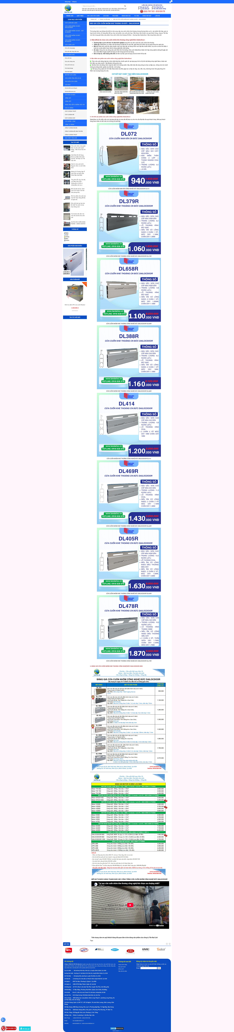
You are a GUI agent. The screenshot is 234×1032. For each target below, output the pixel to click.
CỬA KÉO (106, 16)
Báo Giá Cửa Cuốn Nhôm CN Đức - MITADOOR (38, 27)
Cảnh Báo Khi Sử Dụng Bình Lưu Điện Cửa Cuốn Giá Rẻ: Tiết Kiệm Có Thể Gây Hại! (78, 157)
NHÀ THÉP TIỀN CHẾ (71, 138)
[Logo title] (72, 8)
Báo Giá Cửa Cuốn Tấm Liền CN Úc (38, 45)
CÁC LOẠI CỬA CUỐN (93, 16)
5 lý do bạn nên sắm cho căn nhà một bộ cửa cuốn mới (78, 215)
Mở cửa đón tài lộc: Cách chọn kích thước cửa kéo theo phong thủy (77, 190)
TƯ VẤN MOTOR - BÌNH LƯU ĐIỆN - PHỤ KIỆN (50, 25)
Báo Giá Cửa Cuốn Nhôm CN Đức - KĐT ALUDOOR (38, 22)
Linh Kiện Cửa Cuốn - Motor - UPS (38, 49)
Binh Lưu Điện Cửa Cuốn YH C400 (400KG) (75, 253)
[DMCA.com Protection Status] (117, 1028)
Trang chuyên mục (105, 19)
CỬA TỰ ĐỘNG (69, 108)
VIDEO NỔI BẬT (146, 16)
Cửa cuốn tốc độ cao (69, 64)
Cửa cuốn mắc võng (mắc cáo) (72, 51)
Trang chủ (93, 19)
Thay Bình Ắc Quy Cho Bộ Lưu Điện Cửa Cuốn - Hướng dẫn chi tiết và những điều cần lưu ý (78, 182)
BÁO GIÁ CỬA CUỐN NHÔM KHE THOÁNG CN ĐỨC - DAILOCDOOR (129, 19)
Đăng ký (74, 1)
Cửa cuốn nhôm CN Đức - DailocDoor (73, 26)
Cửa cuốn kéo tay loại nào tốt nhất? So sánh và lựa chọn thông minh (78, 205)
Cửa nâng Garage (69, 68)
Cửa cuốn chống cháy (70, 61)
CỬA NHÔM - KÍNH (70, 121)
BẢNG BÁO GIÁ (126, 16)
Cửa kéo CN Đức (70, 94)
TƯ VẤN (136, 16)
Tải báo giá (26, 1029)
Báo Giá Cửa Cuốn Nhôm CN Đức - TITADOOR (38, 37)
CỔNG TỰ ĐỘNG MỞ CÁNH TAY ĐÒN (74, 131)
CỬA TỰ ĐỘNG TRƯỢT (70, 111)
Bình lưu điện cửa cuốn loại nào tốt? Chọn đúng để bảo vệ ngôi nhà (78, 197)
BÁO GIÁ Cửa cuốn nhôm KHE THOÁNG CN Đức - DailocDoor (37, 32)
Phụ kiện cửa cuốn (71, 81)
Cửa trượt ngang (68, 71)
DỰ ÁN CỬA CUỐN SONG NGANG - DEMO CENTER (78, 223)
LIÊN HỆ (157, 16)
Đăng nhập (67, 1)
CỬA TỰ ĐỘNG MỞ (69, 114)
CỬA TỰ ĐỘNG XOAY (70, 118)
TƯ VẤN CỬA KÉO (47, 22)
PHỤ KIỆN (115, 16)
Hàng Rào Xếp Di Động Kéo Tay (75, 104)
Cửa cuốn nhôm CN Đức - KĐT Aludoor (74, 31)
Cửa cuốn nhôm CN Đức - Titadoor (73, 36)
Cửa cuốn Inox (68, 58)
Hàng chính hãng (122, 964)
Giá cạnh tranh (122, 966)
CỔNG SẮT (68, 98)
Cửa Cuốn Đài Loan (71, 23)
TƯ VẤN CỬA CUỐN (47, 19)
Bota (120, 1030)
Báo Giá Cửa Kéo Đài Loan (37, 41)
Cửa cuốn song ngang (70, 48)
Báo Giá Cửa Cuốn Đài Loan (38, 19)
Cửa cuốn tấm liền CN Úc (73, 78)
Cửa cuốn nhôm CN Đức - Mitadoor (73, 40)
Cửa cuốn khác (70, 54)
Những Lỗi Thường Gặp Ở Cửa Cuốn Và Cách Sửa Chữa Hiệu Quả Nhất (78, 173)
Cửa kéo (67, 84)
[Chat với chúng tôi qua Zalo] (3, 1019)
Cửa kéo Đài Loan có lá (70, 91)
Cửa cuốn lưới (70, 44)
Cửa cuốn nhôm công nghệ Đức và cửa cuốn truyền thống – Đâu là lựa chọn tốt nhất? (78, 148)
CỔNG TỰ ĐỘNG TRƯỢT (71, 134)
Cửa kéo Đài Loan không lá (71, 88)
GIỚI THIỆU (80, 16)
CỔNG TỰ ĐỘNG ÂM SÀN (71, 128)
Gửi (159, 968)
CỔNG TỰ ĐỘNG (69, 124)
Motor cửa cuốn (70, 75)
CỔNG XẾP (68, 101)
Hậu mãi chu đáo (122, 971)
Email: (138, 968)
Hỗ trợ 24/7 (121, 969)
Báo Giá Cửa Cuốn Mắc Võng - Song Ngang (36, 54)
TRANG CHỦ (69, 16)
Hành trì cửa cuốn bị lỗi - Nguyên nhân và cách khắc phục (78, 165)
